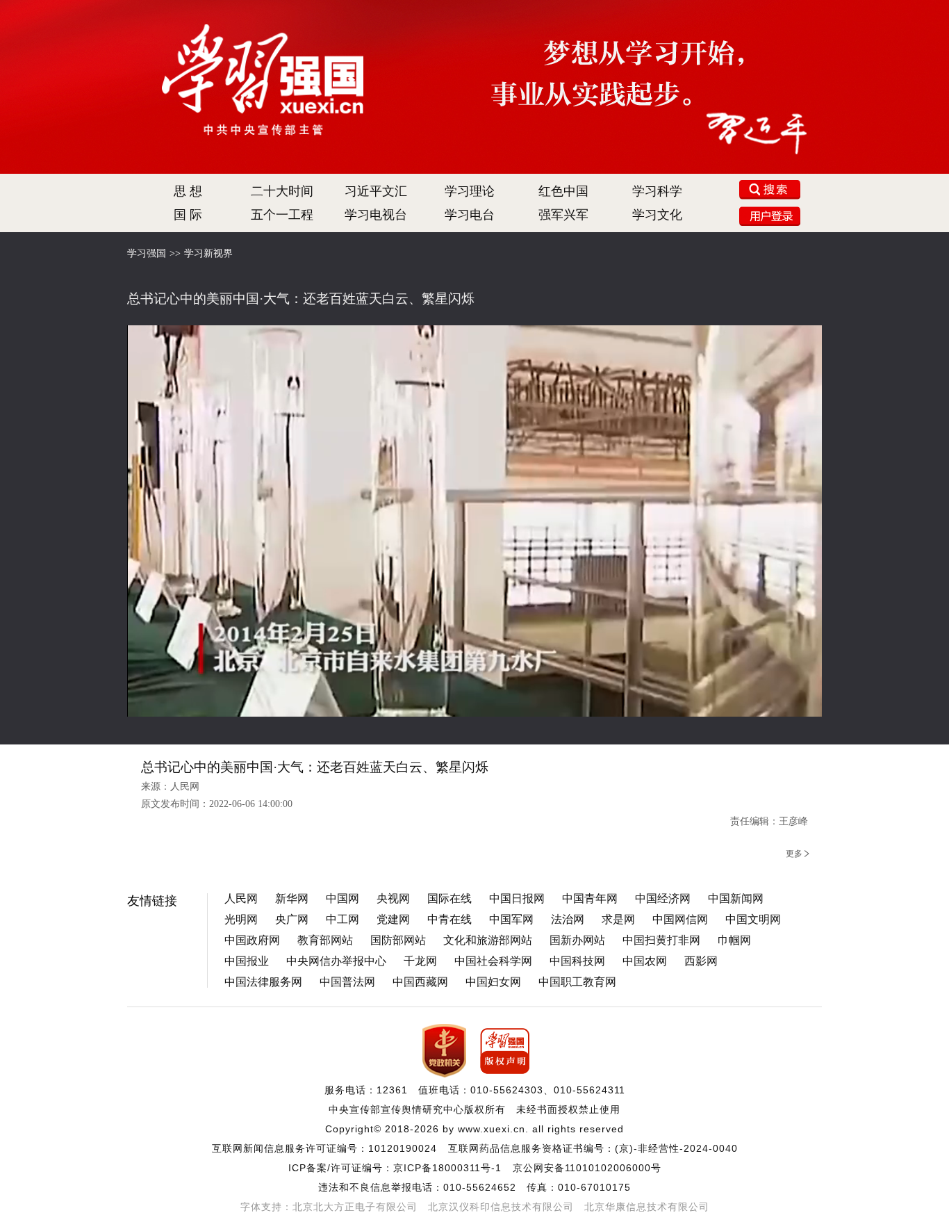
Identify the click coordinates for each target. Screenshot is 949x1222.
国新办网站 (577, 940)
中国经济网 (663, 898)
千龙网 (420, 961)
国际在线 (449, 898)
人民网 (241, 898)
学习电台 (470, 215)
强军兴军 (563, 215)
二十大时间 (282, 191)
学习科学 (657, 191)
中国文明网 (753, 919)
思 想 (188, 191)
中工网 (342, 919)
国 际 (188, 215)
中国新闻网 (736, 898)
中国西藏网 (420, 982)
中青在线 (449, 919)
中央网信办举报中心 (336, 961)
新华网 (291, 898)
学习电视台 (376, 215)
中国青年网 (590, 898)
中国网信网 (680, 919)
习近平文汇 (376, 191)
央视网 (393, 898)
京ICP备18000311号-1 (447, 1167)
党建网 (393, 919)
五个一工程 (282, 215)
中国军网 (511, 919)
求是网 (618, 919)
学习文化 (657, 215)
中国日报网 (517, 898)
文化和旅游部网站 (487, 940)
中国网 (342, 898)
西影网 (701, 961)
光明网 (241, 919)
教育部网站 (325, 940)
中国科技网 (577, 961)
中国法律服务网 (263, 982)
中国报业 (246, 961)
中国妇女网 (493, 982)
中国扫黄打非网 (661, 940)
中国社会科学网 (493, 961)
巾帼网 (734, 940)
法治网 (567, 919)
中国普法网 (347, 982)
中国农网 (644, 961)
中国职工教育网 (577, 982)
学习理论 (470, 191)
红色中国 (563, 191)
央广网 (291, 919)
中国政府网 (252, 940)
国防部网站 (398, 940)
